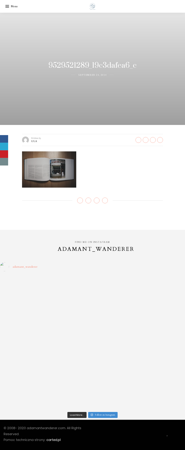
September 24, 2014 (92, 75)
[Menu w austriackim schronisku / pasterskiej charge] (22, 288)
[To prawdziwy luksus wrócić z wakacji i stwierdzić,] (69, 315)
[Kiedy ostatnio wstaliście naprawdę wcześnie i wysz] (22, 342)
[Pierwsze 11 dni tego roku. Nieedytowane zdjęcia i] (69, 369)
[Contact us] (4, 162)
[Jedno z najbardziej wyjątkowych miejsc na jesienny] (69, 396)
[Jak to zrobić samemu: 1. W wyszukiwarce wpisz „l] (69, 288)
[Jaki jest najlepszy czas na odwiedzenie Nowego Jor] (115, 396)
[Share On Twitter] (4, 146)
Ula (34, 141)
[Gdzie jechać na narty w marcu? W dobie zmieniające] (69, 342)
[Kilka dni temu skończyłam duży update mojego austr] (115, 315)
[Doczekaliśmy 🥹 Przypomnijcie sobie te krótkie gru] (22, 315)
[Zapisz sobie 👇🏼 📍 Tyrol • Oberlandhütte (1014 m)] (115, 288)
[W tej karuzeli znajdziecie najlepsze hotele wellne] (22, 396)
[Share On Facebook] (4, 139)
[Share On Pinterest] (4, 154)
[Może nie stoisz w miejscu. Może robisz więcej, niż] (22, 369)
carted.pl (53, 440)
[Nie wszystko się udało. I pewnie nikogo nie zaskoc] (115, 369)
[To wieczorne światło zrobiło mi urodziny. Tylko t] (115, 342)
